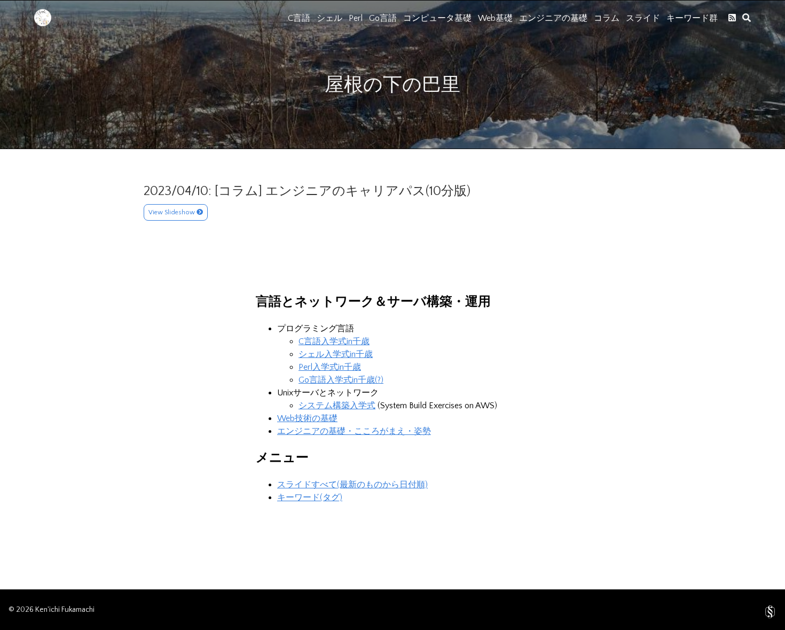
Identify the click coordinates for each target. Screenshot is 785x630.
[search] (746, 17)
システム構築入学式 (337, 405)
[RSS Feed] (732, 17)
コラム (606, 18)
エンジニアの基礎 (553, 18)
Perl (356, 18)
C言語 (299, 18)
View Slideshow (172, 212)
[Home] (42, 23)
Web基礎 (495, 18)
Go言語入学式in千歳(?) (341, 380)
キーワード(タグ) (309, 497)
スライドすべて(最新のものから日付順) (352, 484)
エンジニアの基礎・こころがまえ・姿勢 (354, 431)
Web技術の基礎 (307, 418)
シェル (329, 18)
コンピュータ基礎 (437, 18)
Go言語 (383, 18)
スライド (643, 18)
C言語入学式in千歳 (334, 341)
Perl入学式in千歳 (330, 367)
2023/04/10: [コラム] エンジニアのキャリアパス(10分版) (307, 191)
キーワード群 (692, 18)
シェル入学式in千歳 (336, 354)
